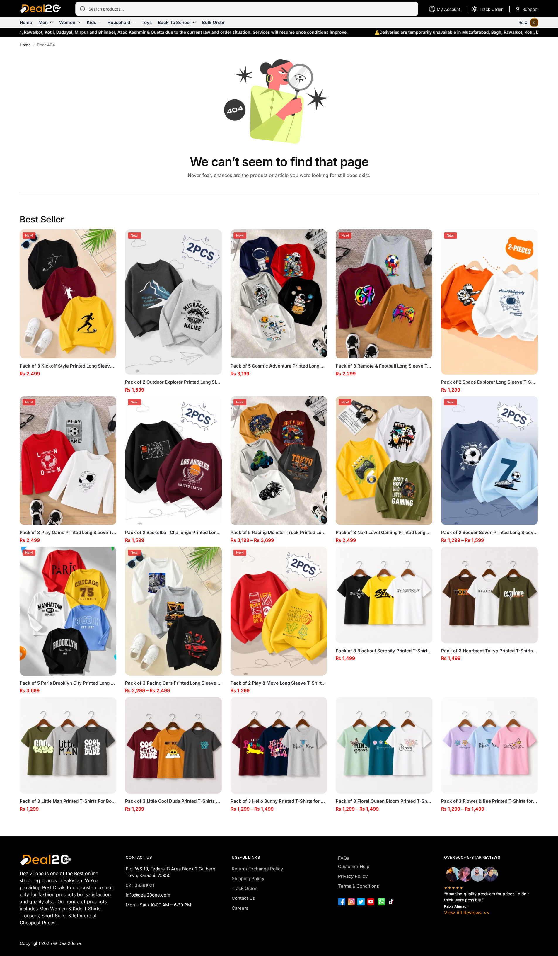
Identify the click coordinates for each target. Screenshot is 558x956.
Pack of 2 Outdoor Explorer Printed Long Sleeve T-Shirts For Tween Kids (173, 382)
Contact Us (243, 898)
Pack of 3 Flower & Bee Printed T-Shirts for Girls (489, 801)
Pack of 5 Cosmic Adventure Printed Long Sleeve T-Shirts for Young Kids (279, 366)
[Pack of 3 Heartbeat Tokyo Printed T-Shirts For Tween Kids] (489, 595)
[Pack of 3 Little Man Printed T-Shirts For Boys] (68, 745)
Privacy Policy (353, 876)
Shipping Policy (248, 878)
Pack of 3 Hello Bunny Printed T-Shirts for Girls (279, 801)
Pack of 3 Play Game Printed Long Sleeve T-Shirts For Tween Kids (68, 532)
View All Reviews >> (466, 913)
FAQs (343, 858)
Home (25, 44)
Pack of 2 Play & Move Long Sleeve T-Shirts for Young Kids (279, 683)
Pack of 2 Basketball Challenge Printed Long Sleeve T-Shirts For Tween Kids (173, 532)
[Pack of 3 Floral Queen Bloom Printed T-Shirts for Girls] (384, 745)
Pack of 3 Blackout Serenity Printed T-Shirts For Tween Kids (384, 651)
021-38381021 (140, 885)
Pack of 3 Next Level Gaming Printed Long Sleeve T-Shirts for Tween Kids (384, 532)
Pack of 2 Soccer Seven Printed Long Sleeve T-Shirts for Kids (489, 532)
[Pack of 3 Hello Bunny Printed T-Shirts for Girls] (279, 745)
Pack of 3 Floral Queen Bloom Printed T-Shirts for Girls (384, 801)
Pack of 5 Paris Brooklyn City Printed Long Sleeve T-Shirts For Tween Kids (68, 683)
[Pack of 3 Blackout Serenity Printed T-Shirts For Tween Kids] (384, 595)
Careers (240, 908)
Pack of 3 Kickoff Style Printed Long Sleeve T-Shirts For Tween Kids (68, 366)
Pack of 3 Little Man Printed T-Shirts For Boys (68, 801)
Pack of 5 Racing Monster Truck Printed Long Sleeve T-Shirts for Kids (279, 532)
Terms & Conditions (358, 886)
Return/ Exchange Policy (257, 869)
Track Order (244, 888)
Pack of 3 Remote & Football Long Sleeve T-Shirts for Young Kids (384, 366)
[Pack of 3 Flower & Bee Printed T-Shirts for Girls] (489, 745)
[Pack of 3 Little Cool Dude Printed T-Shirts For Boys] (173, 745)
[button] (528, 22)
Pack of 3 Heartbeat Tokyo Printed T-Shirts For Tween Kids (489, 651)
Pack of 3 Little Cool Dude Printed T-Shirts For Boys (173, 801)
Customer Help (353, 866)
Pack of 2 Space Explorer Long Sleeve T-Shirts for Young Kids (489, 382)
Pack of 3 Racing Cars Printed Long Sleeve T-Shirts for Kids (173, 683)
